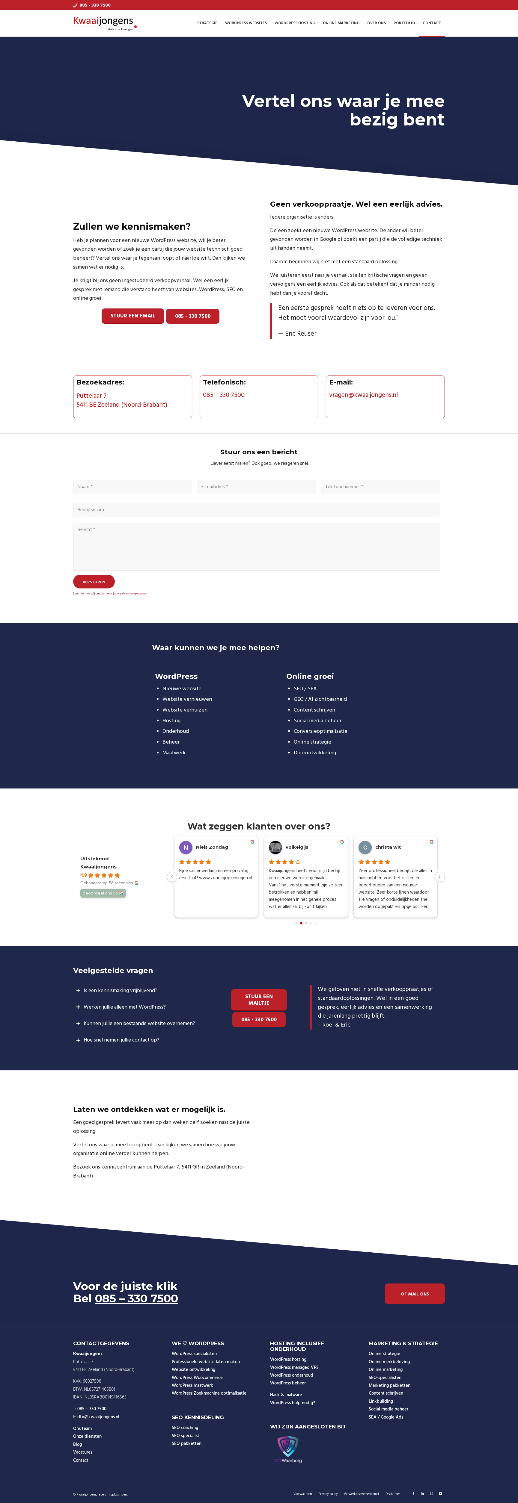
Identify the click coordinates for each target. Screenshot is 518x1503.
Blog (77, 1444)
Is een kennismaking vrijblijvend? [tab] (120, 990)
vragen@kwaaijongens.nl (363, 395)
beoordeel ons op (100, 893)
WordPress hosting (288, 1359)
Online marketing (386, 1369)
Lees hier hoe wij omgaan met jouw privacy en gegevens (110, 593)
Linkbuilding (381, 1401)
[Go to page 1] (301, 923)
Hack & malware (286, 1394)
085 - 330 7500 (95, 5)
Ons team (82, 1428)
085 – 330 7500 (224, 395)
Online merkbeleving (389, 1362)
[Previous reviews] (172, 877)
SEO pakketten (186, 1443)
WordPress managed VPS (294, 1367)
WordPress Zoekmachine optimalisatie (209, 1393)
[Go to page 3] (310, 923)
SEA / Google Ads (386, 1417)
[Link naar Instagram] (431, 1493)
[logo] (105, 23)
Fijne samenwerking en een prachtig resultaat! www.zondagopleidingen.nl (215, 874)
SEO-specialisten (385, 1377)
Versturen (94, 582)
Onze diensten (87, 1436)
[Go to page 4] (315, 923)
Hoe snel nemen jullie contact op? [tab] (121, 1040)
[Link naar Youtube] (440, 1493)
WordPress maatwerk (192, 1385)
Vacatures (82, 1452)
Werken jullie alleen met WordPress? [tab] (125, 1007)
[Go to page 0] (296, 923)
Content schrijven (386, 1393)
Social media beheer (388, 1409)
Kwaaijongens (98, 867)
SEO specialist (185, 1436)
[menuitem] (207, 23)
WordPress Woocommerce (197, 1377)
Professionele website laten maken (206, 1362)
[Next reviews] (440, 877)
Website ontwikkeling (193, 1369)
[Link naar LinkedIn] (422, 1493)
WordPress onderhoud (291, 1375)
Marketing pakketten (389, 1385)
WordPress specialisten (194, 1353)
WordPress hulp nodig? (292, 1403)
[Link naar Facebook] (413, 1493)
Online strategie (384, 1353)
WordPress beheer (288, 1383)
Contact (80, 1460)
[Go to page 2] (306, 923)
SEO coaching (185, 1427)
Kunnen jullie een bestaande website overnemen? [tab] (139, 1023)
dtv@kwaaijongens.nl (98, 1417)
